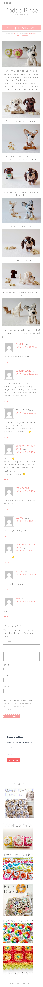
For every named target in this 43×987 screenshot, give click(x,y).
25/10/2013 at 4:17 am (26, 575)
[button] (21, 21)
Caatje (20, 344)
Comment (9, 642)
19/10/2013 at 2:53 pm (26, 413)
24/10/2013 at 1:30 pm (26, 551)
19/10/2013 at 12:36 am (27, 347)
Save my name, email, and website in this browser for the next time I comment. (19, 704)
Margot (20, 518)
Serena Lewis (23, 371)
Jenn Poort (22, 488)
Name (7, 665)
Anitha (19, 571)
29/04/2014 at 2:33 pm (26, 601)
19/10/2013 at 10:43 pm (27, 521)
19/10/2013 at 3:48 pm (26, 491)
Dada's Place (21, 10)
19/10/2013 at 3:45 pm (26, 452)
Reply (7, 362)
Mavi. (18, 598)
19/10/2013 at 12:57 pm (27, 374)
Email (8, 676)
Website (8, 686)
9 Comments (25, 35)
